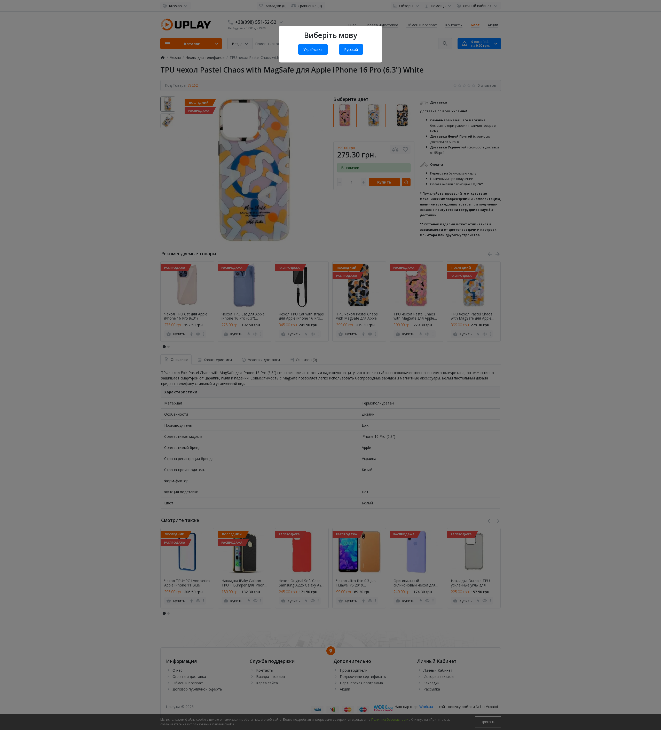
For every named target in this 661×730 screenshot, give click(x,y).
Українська (312, 49)
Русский (351, 49)
